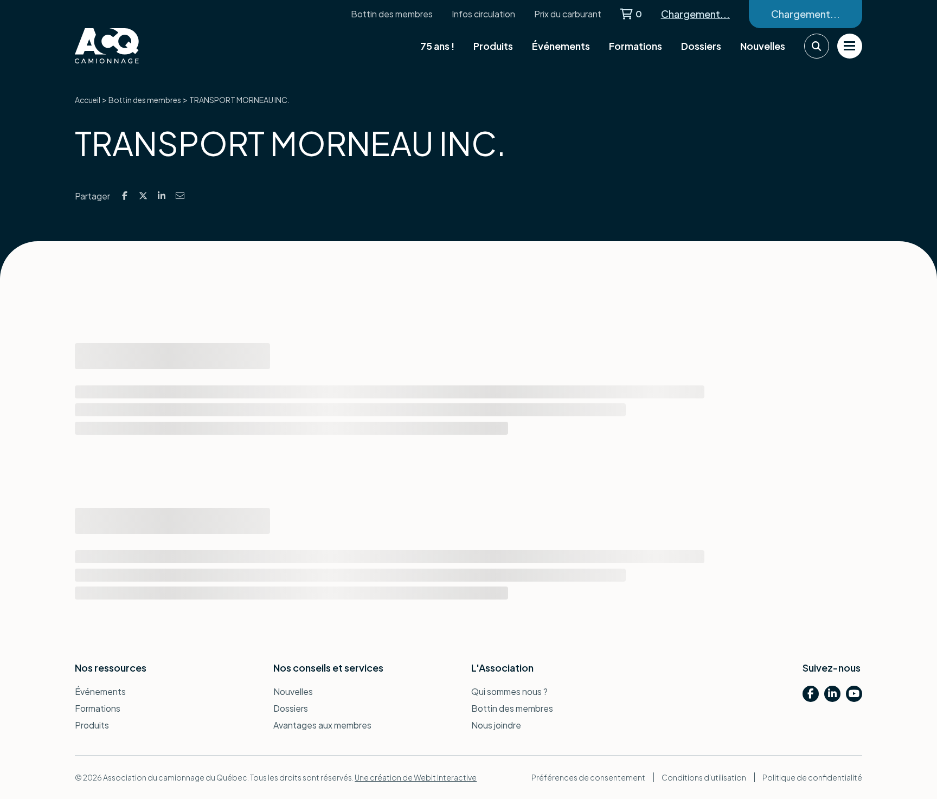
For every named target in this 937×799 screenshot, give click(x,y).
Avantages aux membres (322, 725)
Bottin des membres (392, 14)
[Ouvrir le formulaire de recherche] (816, 46)
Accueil (87, 100)
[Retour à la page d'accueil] (129, 45)
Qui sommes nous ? (509, 691)
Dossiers (701, 46)
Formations (635, 46)
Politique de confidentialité (812, 777)
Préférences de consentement (588, 777)
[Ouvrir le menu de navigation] (849, 46)
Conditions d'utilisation (704, 777)
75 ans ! (437, 46)
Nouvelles (762, 46)
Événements (561, 46)
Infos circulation (483, 14)
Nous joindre (496, 725)
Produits (493, 46)
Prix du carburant (567, 14)
